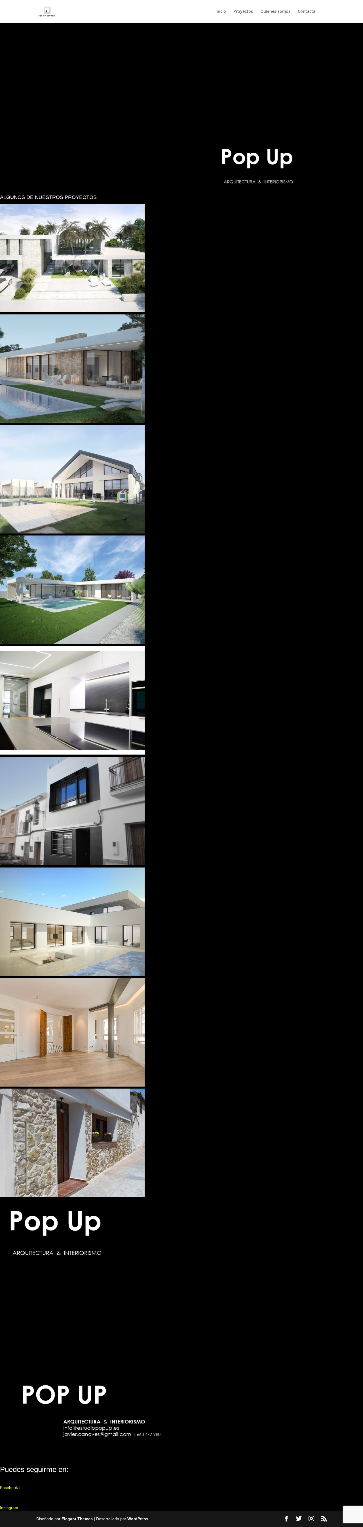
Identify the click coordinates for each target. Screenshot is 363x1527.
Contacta (306, 11)
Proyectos (243, 11)
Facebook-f (10, 1487)
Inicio (221, 11)
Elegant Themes (77, 1519)
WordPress (137, 1519)
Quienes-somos (275, 11)
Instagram (9, 1507)
